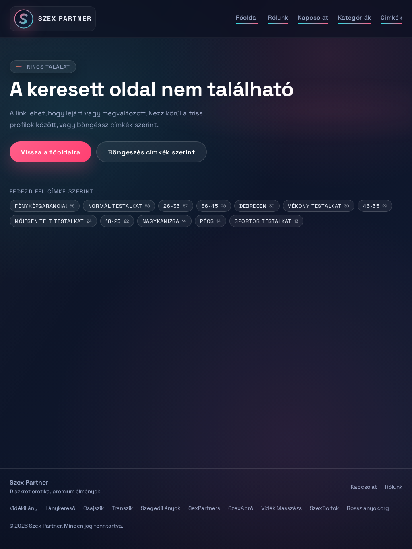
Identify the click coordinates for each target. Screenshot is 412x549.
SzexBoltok (324, 508)
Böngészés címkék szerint (151, 152)
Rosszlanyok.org (368, 508)
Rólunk (278, 17)
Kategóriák (354, 17)
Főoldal (247, 17)
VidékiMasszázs (281, 508)
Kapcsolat (313, 17)
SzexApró (240, 508)
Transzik (122, 508)
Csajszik (93, 508)
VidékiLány (23, 508)
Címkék (391, 17)
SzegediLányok (160, 508)
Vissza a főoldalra (50, 152)
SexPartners (204, 508)
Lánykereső (60, 508)
